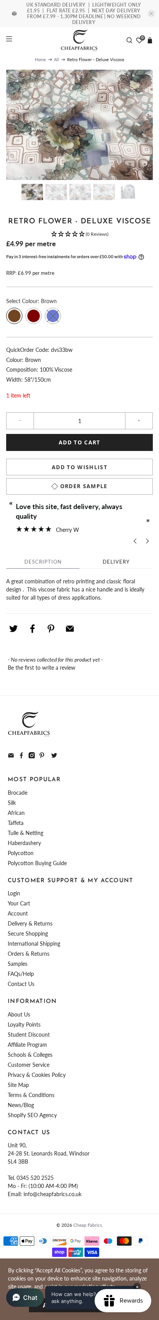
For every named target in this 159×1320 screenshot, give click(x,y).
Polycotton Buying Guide (37, 863)
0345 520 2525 (35, 1177)
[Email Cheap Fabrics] (11, 756)
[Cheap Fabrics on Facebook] (21, 756)
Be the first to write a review (41, 667)
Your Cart (19, 903)
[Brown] (14, 316)
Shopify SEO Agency (32, 1115)
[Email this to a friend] (70, 628)
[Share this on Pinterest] (51, 628)
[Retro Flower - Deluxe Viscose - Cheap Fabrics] (79, 125)
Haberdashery (24, 843)
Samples (17, 963)
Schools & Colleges (30, 1054)
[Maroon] (33, 316)
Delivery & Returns (30, 923)
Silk (12, 802)
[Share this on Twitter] (13, 628)
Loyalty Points (24, 1024)
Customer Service (28, 1064)
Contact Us (21, 984)
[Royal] (53, 316)
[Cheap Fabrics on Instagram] (32, 756)
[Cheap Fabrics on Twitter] (54, 756)
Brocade (17, 792)
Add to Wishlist (79, 467)
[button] (79, 234)
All (56, 59)
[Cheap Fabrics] (79, 40)
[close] (151, 13)
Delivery (116, 562)
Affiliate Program (27, 1044)
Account (18, 913)
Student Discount (29, 1034)
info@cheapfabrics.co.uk (52, 1194)
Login (14, 893)
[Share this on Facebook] (32, 628)
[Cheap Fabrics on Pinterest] (42, 756)
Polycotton (21, 853)
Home (40, 59)
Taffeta (16, 822)
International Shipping (34, 943)
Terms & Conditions (31, 1095)
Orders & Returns (28, 953)
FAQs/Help (21, 973)
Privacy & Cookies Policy (37, 1074)
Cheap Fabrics (87, 1224)
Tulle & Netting (25, 833)
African (16, 812)
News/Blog (21, 1105)
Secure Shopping (28, 933)
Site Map (18, 1085)
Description (43, 562)
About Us (19, 1014)
